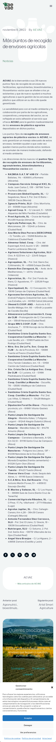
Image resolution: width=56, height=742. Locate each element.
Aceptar (28, 718)
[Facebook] (5, 555)
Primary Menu (51, 6)
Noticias (8, 61)
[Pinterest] (19, 555)
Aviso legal (47, 738)
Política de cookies (12, 738)
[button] (52, 687)
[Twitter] (12, 555)
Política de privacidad (31, 738)
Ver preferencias (28, 732)
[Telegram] (34, 555)
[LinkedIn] (26, 555)
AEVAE (37, 29)
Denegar (28, 725)
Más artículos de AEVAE (29, 583)
